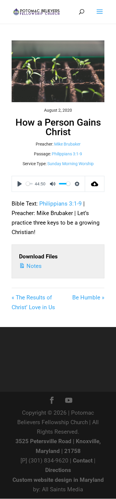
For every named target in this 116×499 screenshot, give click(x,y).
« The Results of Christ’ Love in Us (33, 302)
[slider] (29, 184)
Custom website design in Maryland (58, 479)
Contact (83, 460)
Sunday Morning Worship (70, 163)
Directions (58, 470)
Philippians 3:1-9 (67, 153)
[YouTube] (68, 401)
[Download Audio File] (94, 184)
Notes (33, 266)
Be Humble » (88, 297)
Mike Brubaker (67, 144)
